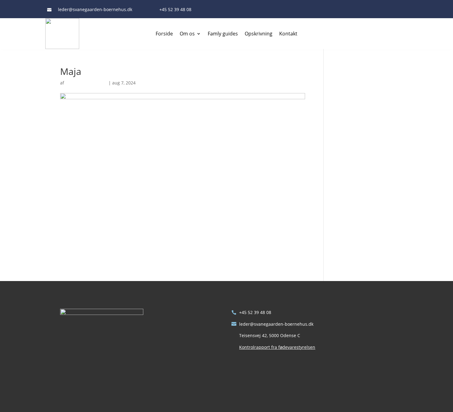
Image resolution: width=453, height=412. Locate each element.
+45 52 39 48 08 (255, 312)
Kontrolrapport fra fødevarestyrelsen (277, 347)
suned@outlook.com (86, 83)
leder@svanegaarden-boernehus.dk (276, 324)
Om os (187, 33)
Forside (164, 33)
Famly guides (223, 33)
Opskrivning (258, 33)
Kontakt (288, 33)
